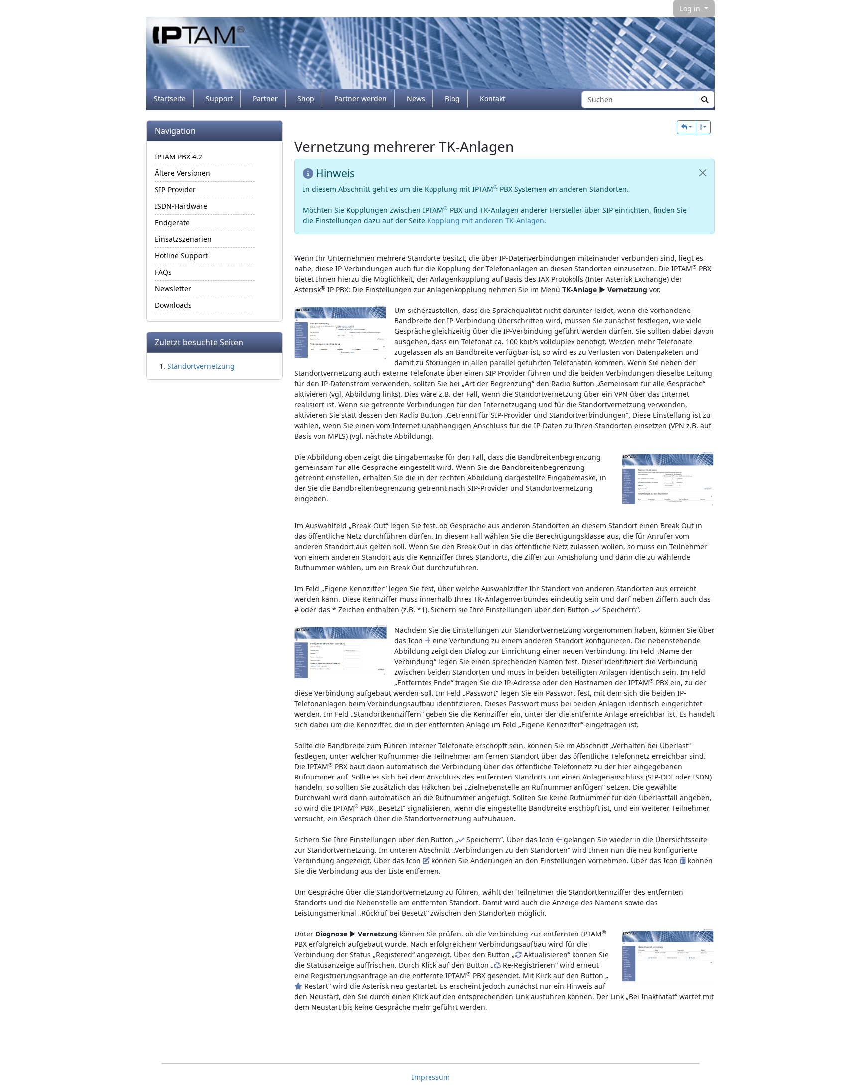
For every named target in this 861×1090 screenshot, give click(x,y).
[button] (686, 127)
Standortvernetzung (201, 366)
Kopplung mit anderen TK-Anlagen (485, 220)
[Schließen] (702, 172)
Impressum (431, 1077)
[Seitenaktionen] (703, 127)
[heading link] (522, 146)
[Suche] (705, 99)
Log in (691, 8)
